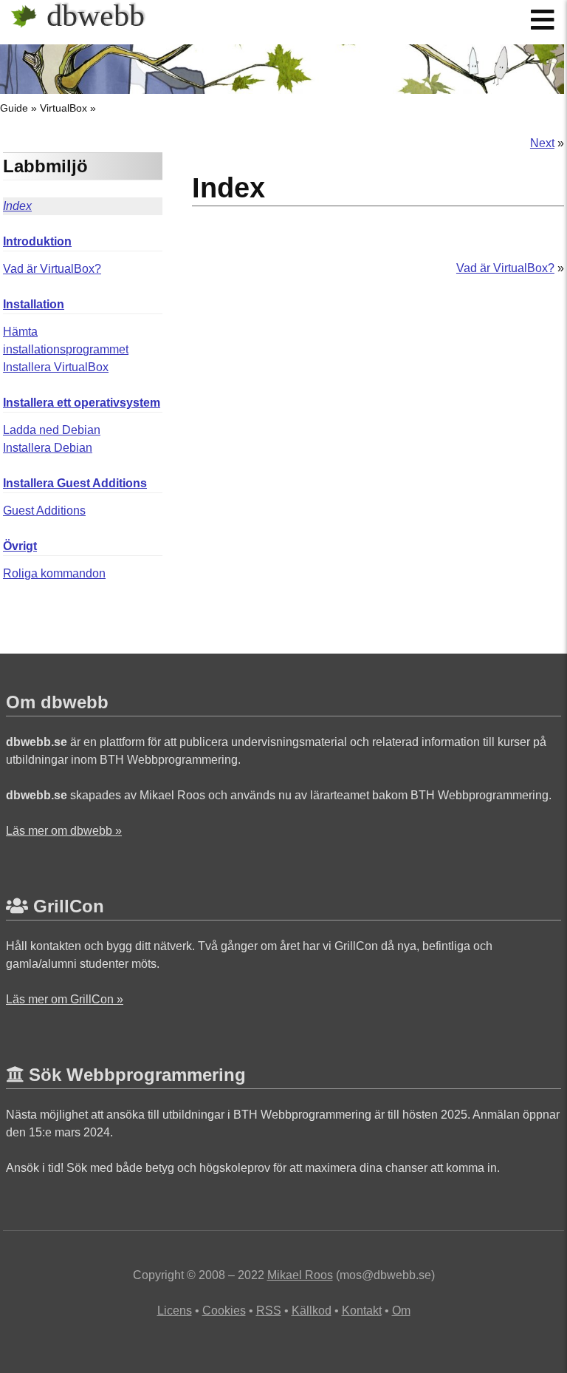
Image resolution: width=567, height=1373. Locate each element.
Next (542, 143)
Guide (14, 108)
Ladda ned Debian (51, 430)
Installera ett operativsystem (81, 402)
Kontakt (362, 1310)
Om (401, 1310)
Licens (174, 1310)
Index (17, 206)
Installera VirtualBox (56, 367)
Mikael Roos (300, 1275)
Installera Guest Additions (75, 483)
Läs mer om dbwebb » (64, 830)
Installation (33, 304)
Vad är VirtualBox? (52, 268)
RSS (268, 1310)
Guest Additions (44, 510)
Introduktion (37, 241)
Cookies (224, 1310)
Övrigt (20, 546)
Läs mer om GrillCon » (64, 999)
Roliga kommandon (54, 573)
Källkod (311, 1310)
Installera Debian (47, 447)
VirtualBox (63, 108)
